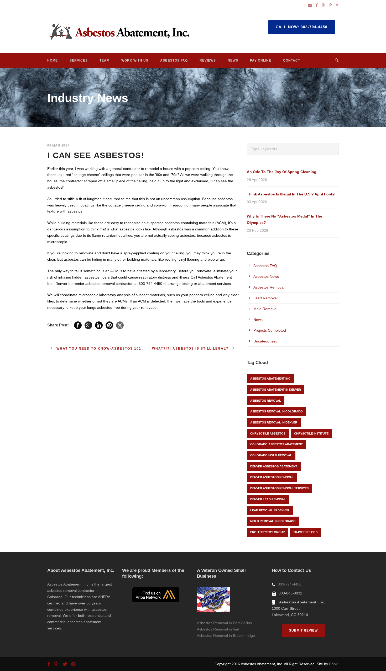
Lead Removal (265, 298)
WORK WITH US (134, 60)
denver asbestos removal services (279, 488)
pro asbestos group (267, 532)
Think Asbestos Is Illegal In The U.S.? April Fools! (291, 194)
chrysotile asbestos (267, 433)
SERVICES (79, 60)
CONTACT (291, 60)
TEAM (104, 60)
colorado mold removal (271, 455)
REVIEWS (208, 60)
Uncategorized (265, 341)
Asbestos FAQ (265, 266)
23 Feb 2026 (257, 230)
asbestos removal (265, 400)
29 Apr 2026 (257, 180)
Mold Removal (265, 309)
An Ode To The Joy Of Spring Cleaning (281, 172)
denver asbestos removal (272, 477)
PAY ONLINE (260, 60)
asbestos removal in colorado (276, 411)
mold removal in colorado (273, 521)
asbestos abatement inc (270, 378)
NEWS (233, 60)
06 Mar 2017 (58, 145)
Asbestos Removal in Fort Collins (224, 623)
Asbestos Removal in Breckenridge (226, 635)
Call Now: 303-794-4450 (301, 27)
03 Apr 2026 (257, 202)
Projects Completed (269, 330)
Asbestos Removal (268, 287)
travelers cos (305, 532)
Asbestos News (266, 276)
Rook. (334, 664)
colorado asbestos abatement (276, 444)
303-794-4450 (289, 584)
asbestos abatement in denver (275, 389)
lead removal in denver (269, 510)
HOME (52, 60)
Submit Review (303, 630)
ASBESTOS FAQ (174, 60)
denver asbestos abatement (273, 466)
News (258, 319)
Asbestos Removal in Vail (218, 629)
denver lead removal (268, 499)
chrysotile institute (311, 433)
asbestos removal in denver (273, 422)
